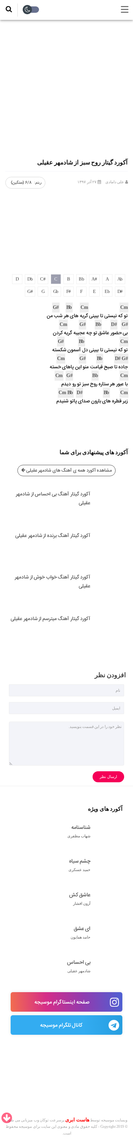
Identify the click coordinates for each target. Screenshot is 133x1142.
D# (120, 291)
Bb (81, 279)
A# (94, 279)
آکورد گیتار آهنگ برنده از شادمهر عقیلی (52, 536)
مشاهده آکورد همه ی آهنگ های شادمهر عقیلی (68, 470)
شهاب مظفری (79, 836)
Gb (56, 291)
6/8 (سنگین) (21, 183)
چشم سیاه (79, 861)
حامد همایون (81, 937)
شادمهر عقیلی (79, 971)
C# (42, 279)
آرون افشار (82, 903)
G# (30, 291)
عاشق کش (79, 895)
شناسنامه (80, 828)
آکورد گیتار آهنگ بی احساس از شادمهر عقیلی (53, 498)
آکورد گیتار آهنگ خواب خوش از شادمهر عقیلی (52, 581)
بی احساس (78, 962)
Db (30, 279)
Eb (107, 291)
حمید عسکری (79, 870)
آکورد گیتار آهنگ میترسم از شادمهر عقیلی (50, 619)
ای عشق (82, 929)
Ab (120, 279)
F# (68, 291)
